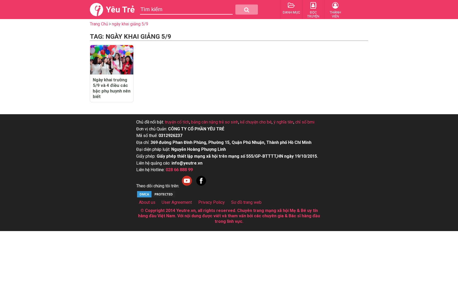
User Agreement (177, 202)
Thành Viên (335, 14)
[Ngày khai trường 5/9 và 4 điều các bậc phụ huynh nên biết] (111, 59)
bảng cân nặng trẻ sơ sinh (214, 122)
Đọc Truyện (313, 14)
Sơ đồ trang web (246, 202)
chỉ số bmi (304, 122)
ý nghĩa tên (283, 122)
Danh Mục (291, 12)
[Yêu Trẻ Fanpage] (201, 185)
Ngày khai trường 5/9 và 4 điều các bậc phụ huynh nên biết (111, 88)
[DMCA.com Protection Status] (156, 196)
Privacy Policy (211, 202)
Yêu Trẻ (120, 10)
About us (147, 202)
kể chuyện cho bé (256, 122)
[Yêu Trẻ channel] (186, 185)
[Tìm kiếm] (246, 10)
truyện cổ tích (177, 122)
